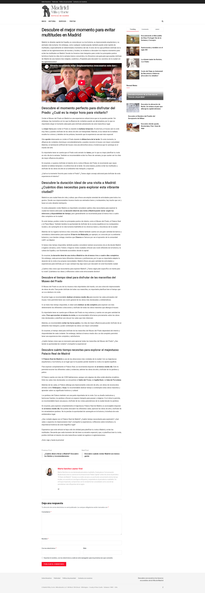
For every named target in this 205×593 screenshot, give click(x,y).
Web (84, 548)
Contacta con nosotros (80, 2)
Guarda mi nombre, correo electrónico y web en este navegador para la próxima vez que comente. (78, 558)
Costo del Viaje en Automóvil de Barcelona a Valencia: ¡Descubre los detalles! (152, 73)
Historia (51, 21)
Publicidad (55, 2)
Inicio (44, 21)
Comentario (47, 512)
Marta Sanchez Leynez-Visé (70, 469)
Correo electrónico (49, 548)
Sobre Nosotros (46, 2)
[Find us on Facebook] (162, 587)
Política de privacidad (65, 2)
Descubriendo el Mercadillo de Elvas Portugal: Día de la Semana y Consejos (151, 38)
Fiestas (73, 21)
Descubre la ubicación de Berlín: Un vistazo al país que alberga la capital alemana (152, 106)
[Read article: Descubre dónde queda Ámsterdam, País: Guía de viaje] (133, 127)
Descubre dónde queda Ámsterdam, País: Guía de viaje (150, 126)
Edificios (62, 21)
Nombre (45, 539)
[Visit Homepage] (56, 11)
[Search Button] (162, 21)
